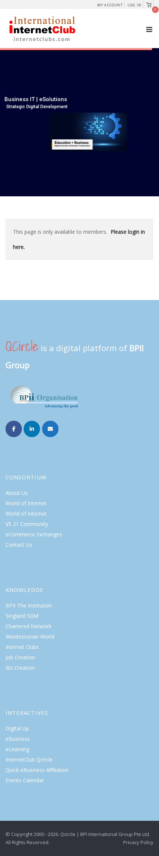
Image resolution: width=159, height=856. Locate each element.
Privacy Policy (138, 842)
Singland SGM (22, 615)
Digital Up (17, 728)
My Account (110, 5)
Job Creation (20, 657)
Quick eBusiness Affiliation (37, 769)
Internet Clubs (22, 646)
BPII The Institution (29, 605)
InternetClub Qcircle (29, 759)
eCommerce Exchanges (34, 534)
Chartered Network (28, 626)
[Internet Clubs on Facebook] (14, 429)
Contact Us (19, 544)
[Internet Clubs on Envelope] (50, 429)
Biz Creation (20, 667)
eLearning (17, 749)
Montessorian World (30, 636)
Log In (134, 5)
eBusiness (18, 738)
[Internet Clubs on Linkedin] (32, 429)
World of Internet (26, 503)
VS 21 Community (27, 523)
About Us (17, 492)
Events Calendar (25, 780)
